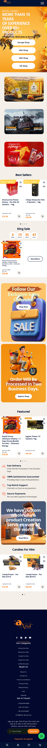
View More (35, 259)
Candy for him (6, 584)
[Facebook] (17, 638)
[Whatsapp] (26, 638)
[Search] (7, 745)
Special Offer (6, 270)
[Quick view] (20, 186)
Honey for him (6, 213)
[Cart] (40, 745)
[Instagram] (21, 638)
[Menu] (42, 3)
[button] (19, 216)
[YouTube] (30, 638)
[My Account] (18, 745)
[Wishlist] (29, 745)
